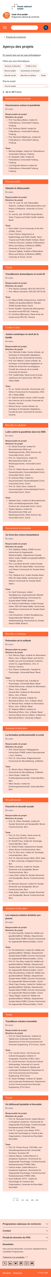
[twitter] (5, 1263)
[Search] (46, 27)
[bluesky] (16, 1263)
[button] (5, 27)
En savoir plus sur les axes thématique (21, 55)
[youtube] (32, 1263)
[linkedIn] (10, 1263)
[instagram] (26, 1263)
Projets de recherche (16, 37)
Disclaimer (7, 1273)
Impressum (17, 1273)
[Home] (25, 15)
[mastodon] (21, 1263)
